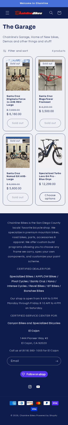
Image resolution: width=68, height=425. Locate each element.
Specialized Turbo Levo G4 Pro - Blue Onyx (50, 176)
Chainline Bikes (28, 415)
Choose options (50, 197)
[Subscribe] (57, 361)
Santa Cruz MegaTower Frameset (46, 99)
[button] (7, 13)
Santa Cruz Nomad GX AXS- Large (16, 176)
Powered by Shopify (46, 415)
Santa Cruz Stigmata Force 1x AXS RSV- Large (16, 100)
